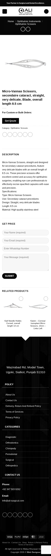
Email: (5, 496)
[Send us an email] (15, 514)
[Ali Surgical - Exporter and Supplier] (25, 11)
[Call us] (20, 514)
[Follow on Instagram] (10, 514)
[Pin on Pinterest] (25, 134)
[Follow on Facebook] (4, 514)
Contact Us (16, 543)
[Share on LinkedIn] (30, 134)
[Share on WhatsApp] (4, 134)
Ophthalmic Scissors (25, 24)
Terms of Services (25, 545)
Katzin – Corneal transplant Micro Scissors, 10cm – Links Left (38, 325)
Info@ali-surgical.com (13, 500)
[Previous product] (28, 29)
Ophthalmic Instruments (29, 21)
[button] (4, 11)
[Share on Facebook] (10, 134)
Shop (24, 543)
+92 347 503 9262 (11, 489)
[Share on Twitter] (15, 134)
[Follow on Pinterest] (25, 514)
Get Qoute (10, 121)
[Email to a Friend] (20, 134)
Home (11, 21)
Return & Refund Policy (38, 543)
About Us (6, 543)
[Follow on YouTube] (30, 514)
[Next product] (23, 29)
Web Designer (33, 552)
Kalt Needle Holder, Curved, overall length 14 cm (13, 323)
